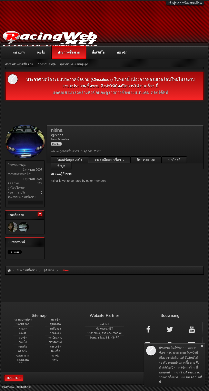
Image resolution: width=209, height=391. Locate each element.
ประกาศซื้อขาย (69, 52)
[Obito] (13, 227)
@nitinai (57, 135)
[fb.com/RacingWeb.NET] (148, 329)
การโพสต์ (174, 159)
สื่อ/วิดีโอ (98, 52)
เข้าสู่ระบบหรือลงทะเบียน (185, 2)
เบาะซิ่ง (55, 319)
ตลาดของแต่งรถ (22, 319)
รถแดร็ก (55, 351)
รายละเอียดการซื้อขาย (109, 159)
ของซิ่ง (23, 337)
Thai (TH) (12, 378)
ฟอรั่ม (41, 52)
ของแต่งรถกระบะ (23, 361)
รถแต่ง (23, 328)
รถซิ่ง (55, 360)
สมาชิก (122, 52)
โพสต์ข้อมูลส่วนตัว (69, 159)
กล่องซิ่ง (22, 351)
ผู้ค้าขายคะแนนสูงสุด (74, 64)
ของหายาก (22, 355)
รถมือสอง (55, 328)
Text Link (104, 324)
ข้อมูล (61, 166)
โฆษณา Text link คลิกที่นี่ (104, 337)
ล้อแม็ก (23, 342)
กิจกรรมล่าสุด (146, 159)
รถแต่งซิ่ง (55, 333)
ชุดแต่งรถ (55, 324)
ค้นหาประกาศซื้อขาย (19, 64)
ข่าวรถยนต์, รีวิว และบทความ (104, 333)
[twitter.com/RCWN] (170, 329)
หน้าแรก (18, 52)
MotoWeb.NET (104, 328)
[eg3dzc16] (24, 227)
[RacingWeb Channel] (191, 329)
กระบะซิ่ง (55, 346)
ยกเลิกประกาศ (202, 346)
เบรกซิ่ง (22, 346)
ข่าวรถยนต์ (55, 342)
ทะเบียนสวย (55, 337)
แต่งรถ (23, 333)
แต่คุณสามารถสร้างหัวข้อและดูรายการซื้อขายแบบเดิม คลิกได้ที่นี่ (110, 92)
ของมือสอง (22, 324)
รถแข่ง (55, 355)
